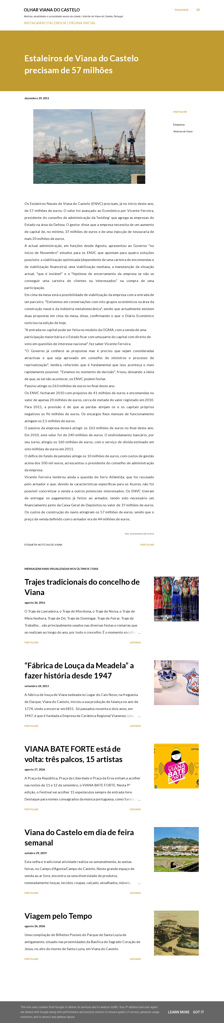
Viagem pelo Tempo (58, 915)
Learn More (179, 1012)
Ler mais (135, 642)
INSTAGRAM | (35, 23)
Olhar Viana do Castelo (52, 9)
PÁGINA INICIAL (82, 23)
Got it (198, 1012)
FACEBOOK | (57, 23)
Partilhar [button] (180, 111)
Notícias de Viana (182, 131)
